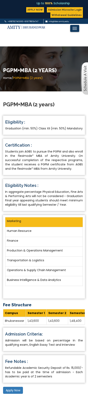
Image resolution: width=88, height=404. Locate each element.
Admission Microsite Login (65, 9)
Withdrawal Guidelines (67, 15)
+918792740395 (15, 21)
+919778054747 (30, 21)
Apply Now (13, 390)
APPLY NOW (35, 9)
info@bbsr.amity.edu (59, 21)
